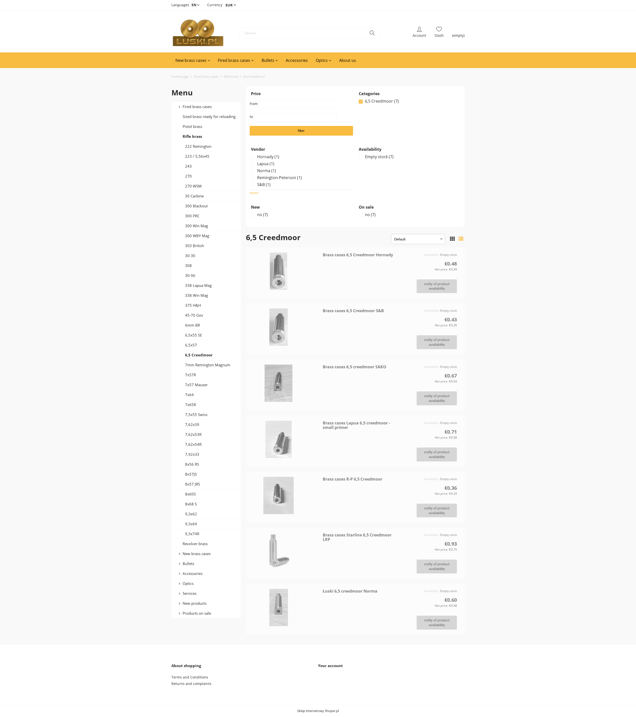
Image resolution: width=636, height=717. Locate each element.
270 (188, 176)
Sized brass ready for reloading (209, 116)
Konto (419, 33)
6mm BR (192, 325)
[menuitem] (192, 60)
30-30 (190, 255)
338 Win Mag (196, 295)
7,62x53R (193, 434)
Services (190, 593)
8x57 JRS (192, 484)
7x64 (189, 394)
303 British (194, 245)
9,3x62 (191, 513)
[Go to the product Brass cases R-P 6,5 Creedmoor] (286, 495)
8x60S (190, 493)
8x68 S (191, 503)
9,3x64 (191, 523)
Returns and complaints (191, 683)
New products (194, 603)
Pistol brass (192, 126)
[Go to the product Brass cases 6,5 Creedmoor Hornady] (286, 271)
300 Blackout (196, 205)
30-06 (190, 275)
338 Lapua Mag (198, 285)
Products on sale (197, 613)
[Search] (372, 33)
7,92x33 (192, 454)
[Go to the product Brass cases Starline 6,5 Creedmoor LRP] (286, 551)
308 (188, 265)
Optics (188, 583)
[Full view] (460, 238)
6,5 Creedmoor (199, 354)
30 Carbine (194, 195)
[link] (409, 101)
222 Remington (198, 146)
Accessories (192, 573)
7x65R (190, 404)
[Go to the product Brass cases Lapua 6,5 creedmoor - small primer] (286, 439)
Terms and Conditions (189, 677)
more (254, 192)
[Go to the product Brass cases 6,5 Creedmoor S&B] (286, 327)
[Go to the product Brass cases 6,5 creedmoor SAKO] (286, 383)
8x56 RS (192, 464)
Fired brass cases (197, 106)
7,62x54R (193, 444)
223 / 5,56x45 (197, 156)
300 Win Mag (196, 225)
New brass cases (197, 553)
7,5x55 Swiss (196, 414)
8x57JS (191, 474)
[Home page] (197, 33)
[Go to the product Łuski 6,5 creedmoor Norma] (286, 607)
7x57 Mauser (196, 384)
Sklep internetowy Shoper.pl (318, 711)
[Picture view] (452, 238)
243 (188, 166)
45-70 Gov (194, 315)
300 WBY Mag (197, 235)
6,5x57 (191, 344)
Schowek (439, 33)
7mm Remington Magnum (207, 364)
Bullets (188, 563)
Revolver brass (195, 543)
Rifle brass (192, 136)
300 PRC (192, 215)
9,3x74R (192, 533)
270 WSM (193, 186)
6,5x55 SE (193, 335)
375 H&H (193, 305)
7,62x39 (192, 424)
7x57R (190, 374)
